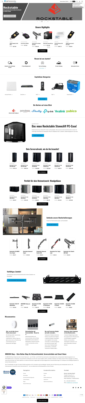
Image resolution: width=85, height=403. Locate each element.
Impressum (46, 379)
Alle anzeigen (42, 98)
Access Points (8, 94)
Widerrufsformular (42, 400)
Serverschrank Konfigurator (28, 377)
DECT (37, 94)
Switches (22, 94)
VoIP (52, 94)
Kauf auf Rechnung (27, 383)
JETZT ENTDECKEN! (9, 16)
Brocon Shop (27, 397)
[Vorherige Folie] (37, 21)
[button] (2, 1)
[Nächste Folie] (44, 21)
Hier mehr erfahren (52, 224)
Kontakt (45, 373)
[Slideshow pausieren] (47, 21)
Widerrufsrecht (32, 397)
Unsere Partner (26, 379)
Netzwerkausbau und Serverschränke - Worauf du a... (32, 333)
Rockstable (25, 375)
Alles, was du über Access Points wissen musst (12, 332)
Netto (71, 1)
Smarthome (69, 94)
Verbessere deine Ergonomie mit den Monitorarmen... (71, 332)
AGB (45, 375)
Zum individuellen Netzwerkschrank (17, 280)
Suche (24, 373)
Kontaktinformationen (54, 397)
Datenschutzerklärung (48, 381)
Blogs (24, 381)
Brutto (74, 1)
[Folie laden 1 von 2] (40, 21)
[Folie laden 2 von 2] (42, 21)
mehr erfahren (41, 68)
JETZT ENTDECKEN (38, 135)
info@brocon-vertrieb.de (72, 382)
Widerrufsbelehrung (48, 377)
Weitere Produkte (42, 203)
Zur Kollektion (42, 50)
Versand (81, 6)
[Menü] (6, 386)
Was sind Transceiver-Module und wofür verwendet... (52, 332)
